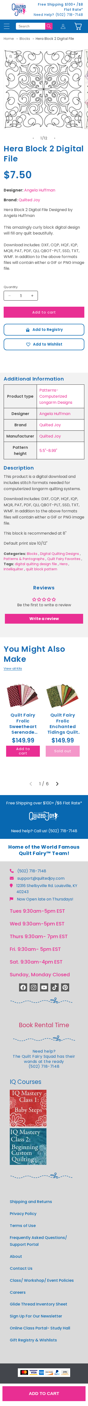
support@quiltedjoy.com (41, 878)
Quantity (11, 287)
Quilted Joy (29, 200)
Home (9, 38)
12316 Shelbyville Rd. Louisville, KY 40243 (46, 889)
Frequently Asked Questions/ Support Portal (38, 1241)
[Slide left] (33, 138)
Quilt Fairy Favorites (63, 558)
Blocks (25, 38)
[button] (78, 26)
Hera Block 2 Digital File (55, 38)
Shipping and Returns (31, 1201)
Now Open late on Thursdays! (45, 899)
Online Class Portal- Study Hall (40, 1328)
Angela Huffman (39, 190)
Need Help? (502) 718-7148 (58, 14)
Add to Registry (44, 330)
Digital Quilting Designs (59, 553)
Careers (18, 1292)
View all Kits (13, 668)
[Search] (49, 26)
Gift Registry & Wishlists (33, 1340)
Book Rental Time (44, 1025)
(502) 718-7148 (31, 871)
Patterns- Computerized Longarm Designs (55, 396)
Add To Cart (44, 1393)
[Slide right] (54, 138)
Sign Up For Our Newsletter (36, 1316)
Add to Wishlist (44, 344)
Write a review (44, 618)
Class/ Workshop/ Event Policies (42, 1280)
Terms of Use (23, 1225)
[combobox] (30, 26)
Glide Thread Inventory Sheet (38, 1304)
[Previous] (31, 784)
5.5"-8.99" (48, 450)
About (16, 1256)
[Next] (57, 784)
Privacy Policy (23, 1213)
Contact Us (21, 1268)
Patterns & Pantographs (24, 558)
